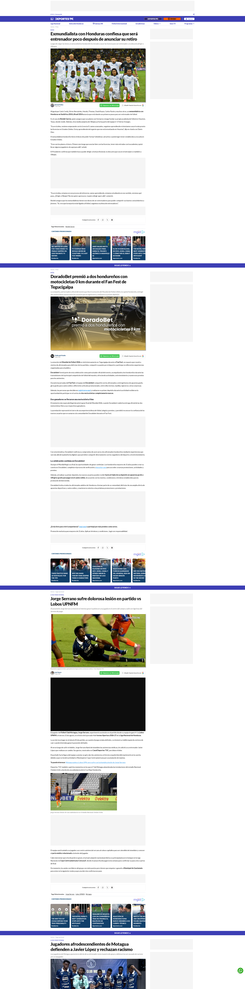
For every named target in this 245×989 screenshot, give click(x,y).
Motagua (89, 894)
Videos (156, 24)
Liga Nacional (55, 24)
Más (57, 27)
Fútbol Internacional (119, 24)
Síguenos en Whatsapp (111, 105)
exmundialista (134, 111)
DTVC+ (52, 14)
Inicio (52, 27)
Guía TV (173, 24)
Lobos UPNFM (80, 894)
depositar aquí (101, 467)
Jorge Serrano (70, 894)
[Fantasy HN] (172, 19)
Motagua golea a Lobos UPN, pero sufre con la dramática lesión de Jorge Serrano (95, 762)
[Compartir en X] (107, 220)
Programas (189, 24)
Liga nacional (60, 592)
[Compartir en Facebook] (98, 220)
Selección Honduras (76, 24)
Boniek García (70, 226)
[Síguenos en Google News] (112, 220)
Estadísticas (140, 24)
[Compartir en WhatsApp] (103, 220)
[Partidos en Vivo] (153, 19)
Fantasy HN (59, 14)
